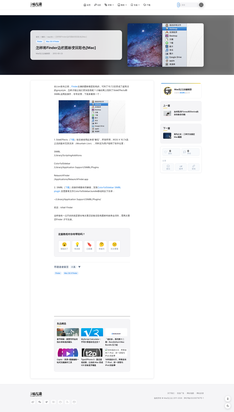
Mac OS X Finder (52, 41)
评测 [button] (110, 5)
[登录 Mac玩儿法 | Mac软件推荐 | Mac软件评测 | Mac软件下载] (201, 5)
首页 (89, 5)
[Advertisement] (92, 297)
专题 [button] (136, 5)
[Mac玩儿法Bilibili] (60, 402)
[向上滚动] (228, 399)
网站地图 (190, 393)
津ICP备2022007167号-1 (194, 398)
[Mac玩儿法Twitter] (46, 402)
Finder (39, 41)
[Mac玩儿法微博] (32, 402)
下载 (148, 5)
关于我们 (170, 393)
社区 (99, 5)
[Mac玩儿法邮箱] (74, 402)
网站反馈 (200, 393)
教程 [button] (123, 5)
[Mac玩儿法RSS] (67, 402)
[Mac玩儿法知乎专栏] (53, 402)
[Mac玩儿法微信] (39, 402)
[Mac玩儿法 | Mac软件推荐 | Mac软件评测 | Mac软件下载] (37, 5)
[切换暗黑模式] (228, 406)
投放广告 (180, 393)
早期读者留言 (67, 266)
